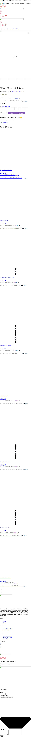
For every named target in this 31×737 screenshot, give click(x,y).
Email (1, 694)
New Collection (20, 91)
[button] (15, 589)
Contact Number (4, 695)
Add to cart (13, 113)
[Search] (0, 665)
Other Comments (4, 734)
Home (3, 28)
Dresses (14, 91)
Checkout (21, 113)
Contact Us (15, 28)
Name (1, 692)
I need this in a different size (6, 697)
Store (8, 28)
